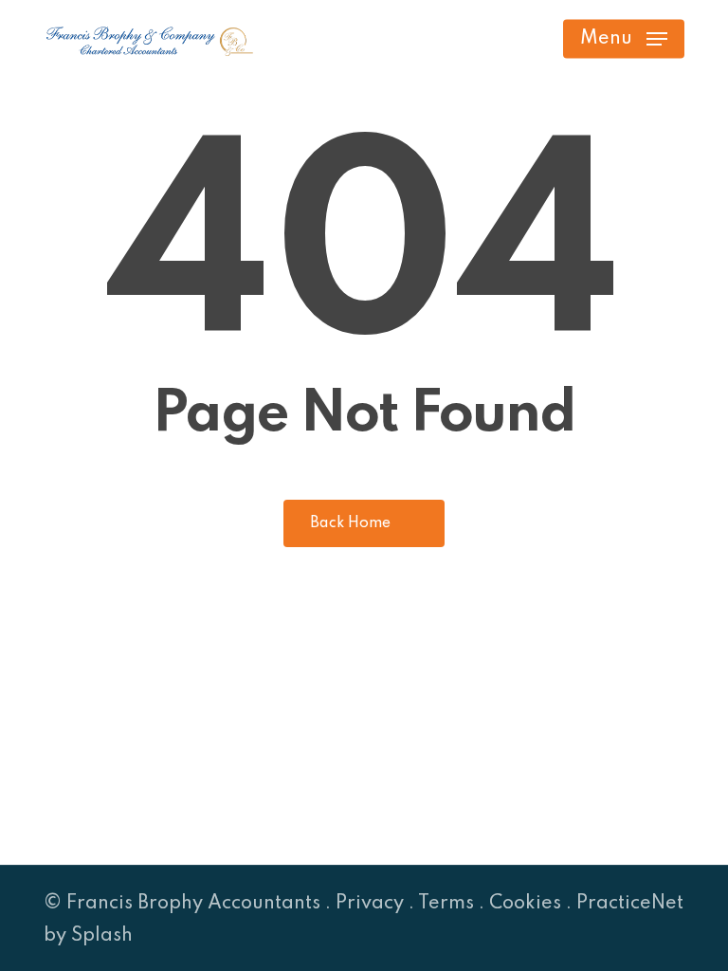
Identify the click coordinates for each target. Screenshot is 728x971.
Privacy (370, 903)
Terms (446, 903)
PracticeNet (629, 903)
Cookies (525, 903)
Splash (102, 935)
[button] (623, 38)
